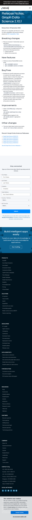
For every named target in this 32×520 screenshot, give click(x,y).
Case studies (5, 298)
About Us (4, 443)
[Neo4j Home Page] (5, 8)
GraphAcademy (6, 345)
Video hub (4, 408)
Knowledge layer (6, 284)
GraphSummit (5, 396)
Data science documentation (9, 357)
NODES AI (4, 401)
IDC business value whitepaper (9, 376)
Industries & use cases (7, 306)
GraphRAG (5, 303)
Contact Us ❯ (6, 466)
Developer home (6, 336)
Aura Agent (5, 265)
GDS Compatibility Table (13, 34)
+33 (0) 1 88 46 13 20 (11, 476)
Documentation (6, 338)
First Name (4, 175)
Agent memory (5, 328)
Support (4, 460)
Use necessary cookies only (19, 516)
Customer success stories (8, 371)
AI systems (5, 296)
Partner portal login (7, 425)
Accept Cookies (20, 512)
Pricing (4, 287)
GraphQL (4, 282)
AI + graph (4, 326)
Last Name (4, 180)
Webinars (4, 411)
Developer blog (6, 343)
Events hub (5, 391)
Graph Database (6, 277)
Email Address (5, 192)
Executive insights (6, 373)
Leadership (5, 455)
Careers (4, 448)
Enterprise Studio (6, 267)
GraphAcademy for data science (10, 364)
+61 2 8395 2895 (11, 481)
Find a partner (5, 420)
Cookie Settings (12, 507)
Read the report (24, 3)
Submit (16, 211)
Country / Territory (6, 198)
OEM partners (5, 422)
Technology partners (7, 430)
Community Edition (6, 270)
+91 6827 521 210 (9, 483)
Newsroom (5, 457)
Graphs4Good (5, 452)
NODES (4, 399)
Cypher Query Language (8, 272)
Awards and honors (6, 445)
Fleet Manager (6, 275)
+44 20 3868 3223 (9, 474)
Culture (4, 450)
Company (4, 186)
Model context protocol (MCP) (9, 310)
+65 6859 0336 (11, 479)
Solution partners (6, 427)
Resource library (6, 403)
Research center (6, 406)
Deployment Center (7, 340)
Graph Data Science (7, 279)
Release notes (5, 348)
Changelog (5, 331)
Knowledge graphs (6, 308)
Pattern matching (6, 313)
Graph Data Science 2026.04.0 (10, 141)
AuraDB (4, 260)
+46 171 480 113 (11, 471)
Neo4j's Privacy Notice (7, 217)
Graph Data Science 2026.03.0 (10, 142)
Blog (3, 389)
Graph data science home (8, 362)
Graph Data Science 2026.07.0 (10, 136)
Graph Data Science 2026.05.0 (10, 139)
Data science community (8, 355)
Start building (16, 247)
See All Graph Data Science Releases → (11, 145)
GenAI (3, 301)
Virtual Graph (5, 289)
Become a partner (6, 418)
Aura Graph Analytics (7, 263)
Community (5, 333)
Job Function (5, 203)
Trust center (5, 462)
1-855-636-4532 (8, 469)
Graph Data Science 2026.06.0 (10, 138)
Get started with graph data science (11, 359)
